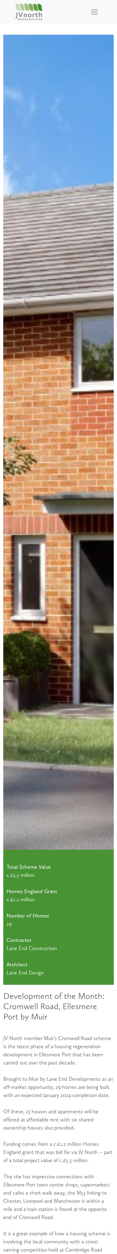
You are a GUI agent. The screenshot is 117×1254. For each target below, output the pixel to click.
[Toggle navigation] (94, 12)
